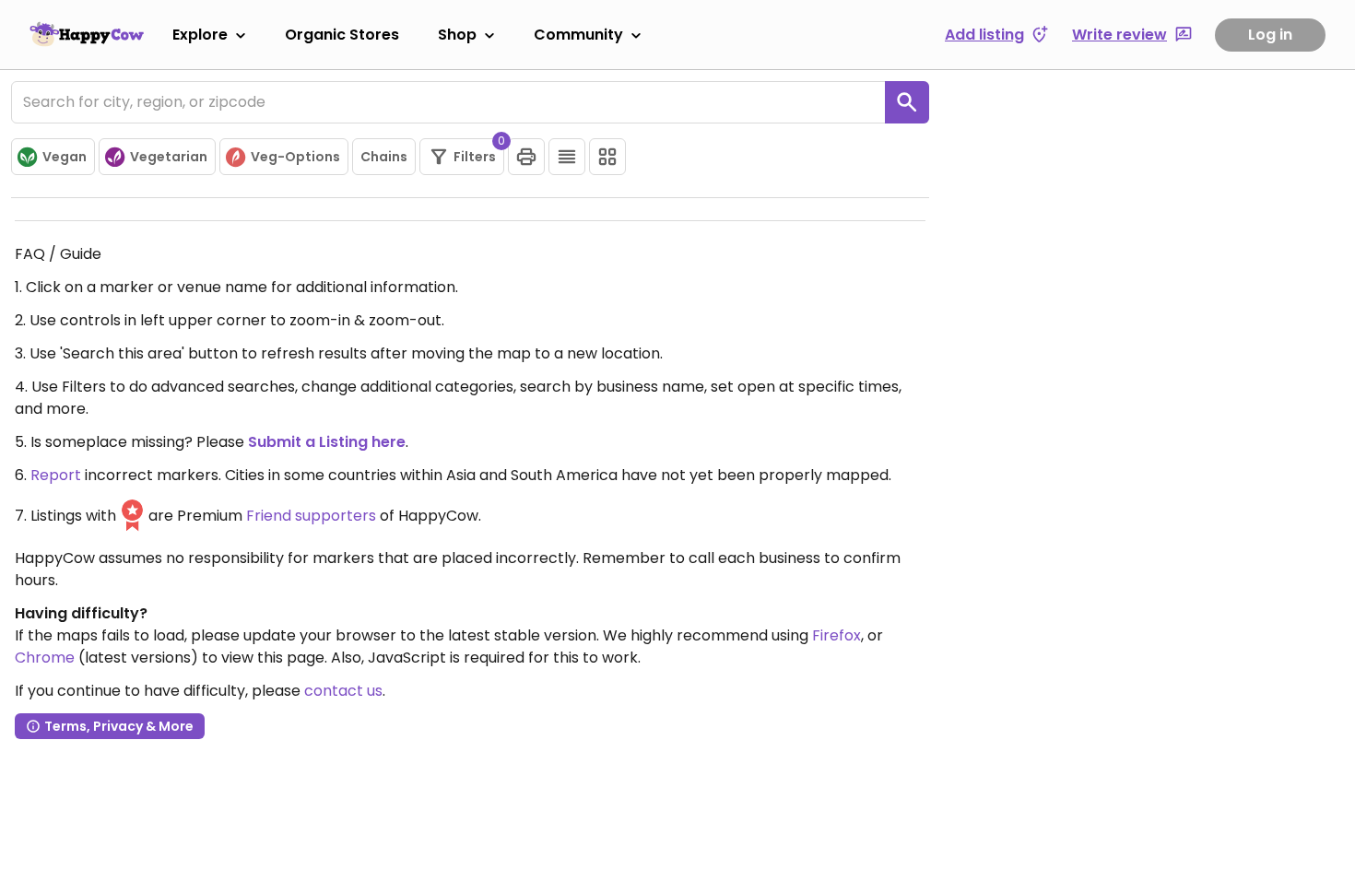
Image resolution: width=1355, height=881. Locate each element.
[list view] (566, 156)
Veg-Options (295, 156)
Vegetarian (168, 156)
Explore (200, 34)
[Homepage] (86, 34)
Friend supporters (311, 515)
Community (578, 34)
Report (55, 475)
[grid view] (607, 156)
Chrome (45, 657)
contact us (343, 690)
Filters (479, 152)
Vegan (64, 156)
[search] (907, 102)
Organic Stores (342, 34)
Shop (457, 34)
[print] (526, 156)
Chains (383, 156)
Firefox (836, 635)
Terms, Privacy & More (119, 726)
